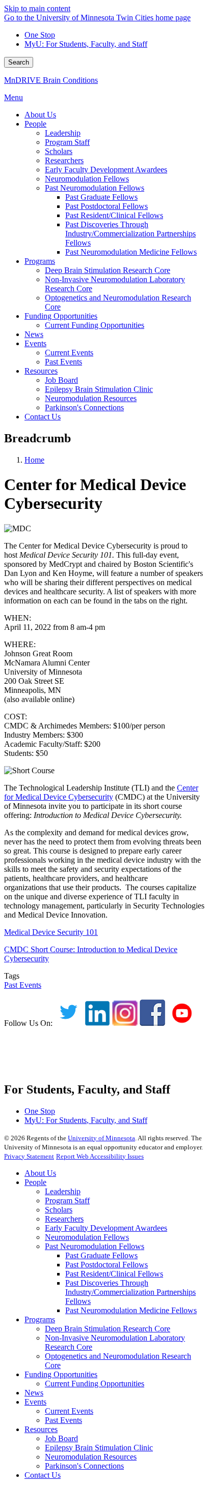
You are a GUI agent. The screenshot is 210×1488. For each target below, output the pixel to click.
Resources (41, 1429)
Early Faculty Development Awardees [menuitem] (106, 169)
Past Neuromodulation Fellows (94, 1246)
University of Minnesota (101, 1138)
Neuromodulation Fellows (87, 1237)
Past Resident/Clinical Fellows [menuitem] (114, 215)
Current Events (69, 1411)
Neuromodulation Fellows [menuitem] (87, 178)
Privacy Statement (29, 1156)
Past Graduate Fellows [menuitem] (101, 197)
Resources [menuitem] (41, 371)
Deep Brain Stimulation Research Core (107, 1328)
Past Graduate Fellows (101, 1255)
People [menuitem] (35, 123)
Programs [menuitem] (39, 261)
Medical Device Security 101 (51, 932)
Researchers (64, 1218)
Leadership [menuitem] (63, 133)
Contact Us (42, 1475)
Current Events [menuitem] (69, 352)
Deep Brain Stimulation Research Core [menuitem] (107, 270)
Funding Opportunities (60, 1374)
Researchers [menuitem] (64, 160)
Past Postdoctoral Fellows (106, 1264)
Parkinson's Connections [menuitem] (84, 407)
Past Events (22, 985)
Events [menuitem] (35, 343)
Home (34, 459)
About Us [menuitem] (40, 114)
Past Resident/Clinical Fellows (114, 1273)
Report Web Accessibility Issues (100, 1156)
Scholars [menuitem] (58, 151)
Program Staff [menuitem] (67, 142)
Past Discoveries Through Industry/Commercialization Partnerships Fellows (130, 1292)
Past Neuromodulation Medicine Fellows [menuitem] (131, 252)
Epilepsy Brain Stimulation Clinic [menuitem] (99, 389)
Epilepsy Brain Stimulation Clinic (99, 1447)
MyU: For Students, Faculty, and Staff (85, 44)
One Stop (39, 35)
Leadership (63, 1191)
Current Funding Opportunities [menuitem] (94, 325)
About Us (40, 1173)
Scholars (58, 1209)
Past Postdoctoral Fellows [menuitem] (106, 206)
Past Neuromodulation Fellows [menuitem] (94, 188)
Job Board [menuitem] (61, 380)
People (35, 1182)
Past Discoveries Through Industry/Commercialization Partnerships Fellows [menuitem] (130, 233)
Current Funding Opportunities (94, 1383)
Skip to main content (37, 8)
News (33, 1392)
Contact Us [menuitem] (42, 416)
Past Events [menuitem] (63, 361)
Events (35, 1402)
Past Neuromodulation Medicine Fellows (131, 1310)
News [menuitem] (33, 334)
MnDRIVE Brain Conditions (51, 80)
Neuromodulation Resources (91, 1456)
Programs (39, 1319)
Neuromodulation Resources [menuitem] (91, 398)
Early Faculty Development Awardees (106, 1228)
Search (18, 62)
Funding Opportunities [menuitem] (60, 316)
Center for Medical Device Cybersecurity (101, 792)
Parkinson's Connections (84, 1466)
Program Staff (67, 1200)
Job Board (61, 1438)
